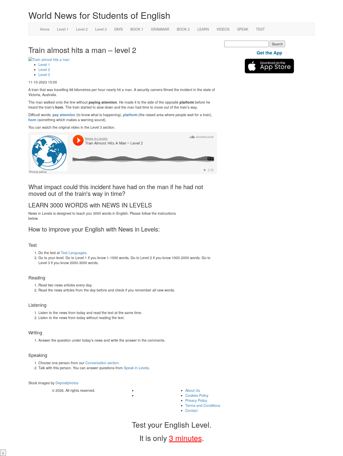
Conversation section (102, 362)
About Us (192, 390)
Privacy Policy (196, 400)
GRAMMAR (160, 29)
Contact (191, 410)
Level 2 (82, 29)
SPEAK (242, 29)
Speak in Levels (136, 367)
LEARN (203, 29)
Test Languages (73, 252)
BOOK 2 (183, 29)
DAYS (118, 29)
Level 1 (63, 29)
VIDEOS (223, 29)
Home (44, 29)
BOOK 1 (136, 29)
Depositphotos (66, 382)
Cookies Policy (196, 395)
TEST (260, 29)
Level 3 (101, 29)
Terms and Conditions (202, 405)
